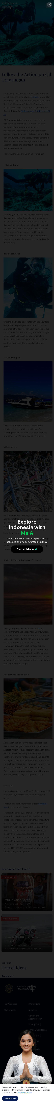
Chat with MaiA (25, 549)
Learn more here (25, 1092)
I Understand (10, 1098)
